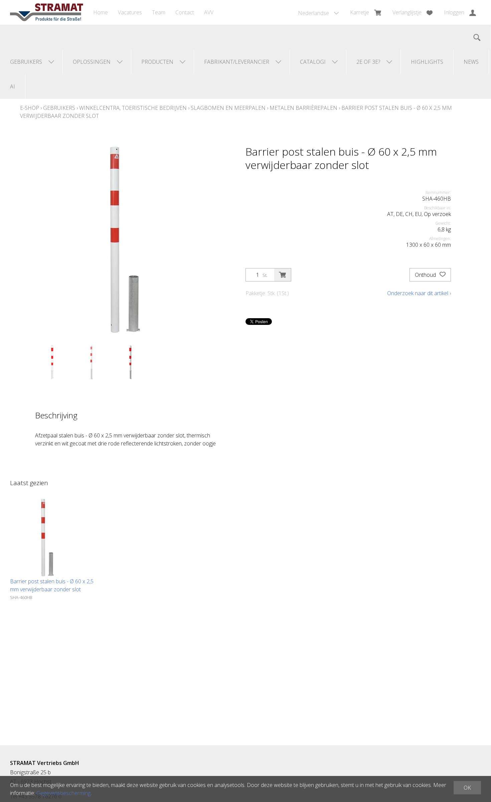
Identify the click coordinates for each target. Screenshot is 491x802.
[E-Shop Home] (46, 12)
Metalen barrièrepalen (303, 108)
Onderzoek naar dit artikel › (419, 293)
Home (100, 12)
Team (158, 12)
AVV (208, 12)
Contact (184, 12)
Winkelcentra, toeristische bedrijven (133, 108)
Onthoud (426, 274)
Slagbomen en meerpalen (228, 108)
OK (467, 787)
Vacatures (130, 12)
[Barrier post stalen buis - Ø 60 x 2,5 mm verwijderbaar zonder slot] (49, 537)
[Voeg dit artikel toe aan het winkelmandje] (282, 274)
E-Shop (29, 108)
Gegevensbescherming (63, 793)
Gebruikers (59, 108)
